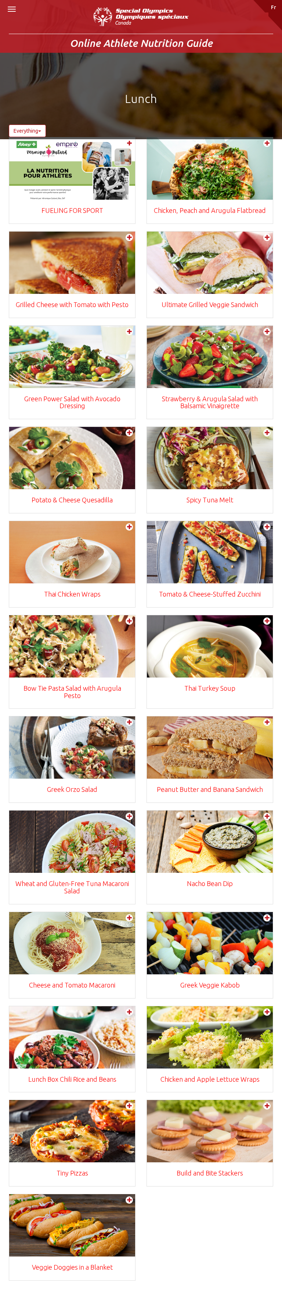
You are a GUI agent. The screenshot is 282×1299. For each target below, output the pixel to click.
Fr (273, 7)
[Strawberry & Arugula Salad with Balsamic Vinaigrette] (210, 357)
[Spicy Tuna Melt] (210, 458)
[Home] (141, 20)
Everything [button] (26, 131)
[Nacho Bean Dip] (210, 842)
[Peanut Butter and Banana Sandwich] (210, 747)
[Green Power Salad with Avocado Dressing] (72, 357)
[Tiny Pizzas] (72, 1131)
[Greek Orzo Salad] (72, 747)
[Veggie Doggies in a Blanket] (72, 1225)
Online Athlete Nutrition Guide (141, 43)
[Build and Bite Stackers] (210, 1131)
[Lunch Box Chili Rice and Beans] (72, 1037)
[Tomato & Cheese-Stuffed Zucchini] (210, 552)
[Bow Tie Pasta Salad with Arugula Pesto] (72, 646)
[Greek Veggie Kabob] (210, 943)
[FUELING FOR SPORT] (72, 168)
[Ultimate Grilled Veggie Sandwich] (210, 263)
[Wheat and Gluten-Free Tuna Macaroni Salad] (72, 842)
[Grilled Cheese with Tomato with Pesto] (72, 263)
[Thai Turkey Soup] (210, 646)
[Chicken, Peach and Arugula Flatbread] (210, 168)
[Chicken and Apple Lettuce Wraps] (210, 1037)
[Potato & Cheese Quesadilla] (72, 458)
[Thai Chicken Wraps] (72, 552)
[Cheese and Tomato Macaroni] (72, 943)
